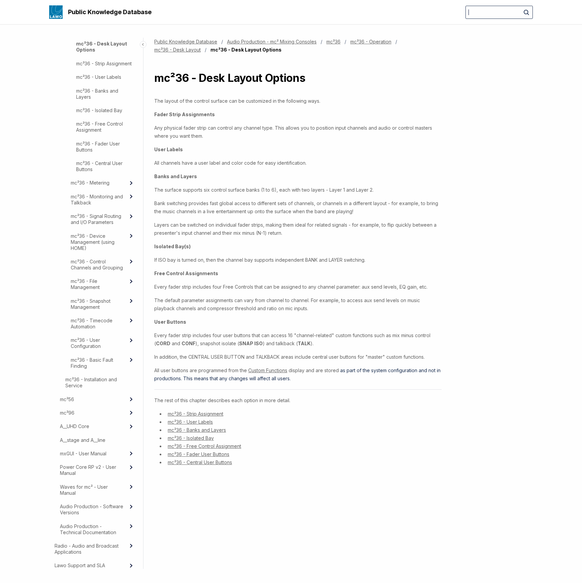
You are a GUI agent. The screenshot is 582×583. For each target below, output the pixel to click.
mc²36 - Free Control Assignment (99, 127)
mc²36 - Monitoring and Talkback (97, 199)
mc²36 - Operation (370, 41)
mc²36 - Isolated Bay (99, 110)
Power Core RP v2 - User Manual (88, 470)
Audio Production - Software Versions (91, 509)
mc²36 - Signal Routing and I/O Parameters (96, 219)
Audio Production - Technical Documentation (88, 529)
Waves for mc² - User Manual (84, 490)
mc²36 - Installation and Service (91, 382)
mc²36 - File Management (85, 284)
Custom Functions (267, 370)
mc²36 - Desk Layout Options (101, 47)
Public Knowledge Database (110, 11)
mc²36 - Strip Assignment (104, 63)
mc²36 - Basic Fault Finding (92, 363)
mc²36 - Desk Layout (177, 50)
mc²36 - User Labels (98, 77)
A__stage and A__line (82, 440)
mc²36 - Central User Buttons (99, 166)
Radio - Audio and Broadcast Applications (87, 549)
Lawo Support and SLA (80, 565)
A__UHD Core (74, 426)
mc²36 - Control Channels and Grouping (97, 264)
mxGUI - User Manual (83, 453)
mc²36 (333, 41)
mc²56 (67, 399)
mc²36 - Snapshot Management (90, 304)
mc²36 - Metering (90, 183)
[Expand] (131, 183)
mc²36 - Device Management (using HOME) (93, 242)
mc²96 (67, 413)
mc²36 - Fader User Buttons (98, 147)
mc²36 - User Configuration (86, 343)
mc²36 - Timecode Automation (91, 323)
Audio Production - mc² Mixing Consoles (272, 41)
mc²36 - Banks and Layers (97, 94)
